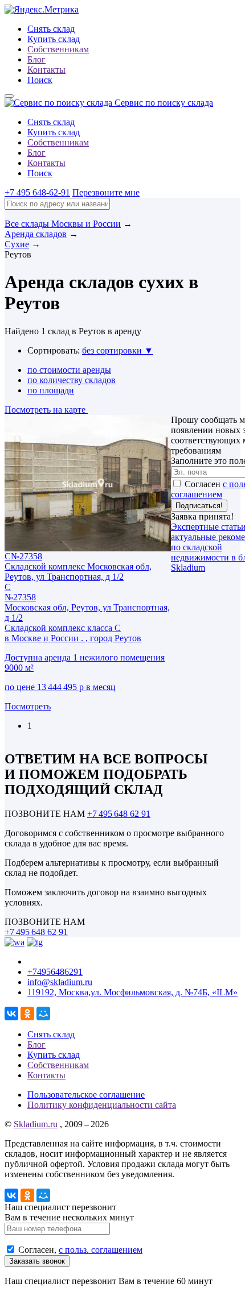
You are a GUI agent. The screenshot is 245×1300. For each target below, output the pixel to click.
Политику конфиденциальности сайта (101, 1105)
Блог (36, 59)
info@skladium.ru (59, 982)
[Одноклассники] (27, 1013)
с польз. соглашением (100, 1250)
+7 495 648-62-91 (37, 192)
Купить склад (53, 39)
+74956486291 (55, 972)
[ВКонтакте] (11, 1013)
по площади (50, 390)
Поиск (39, 80)
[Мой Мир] (43, 1013)
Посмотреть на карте (46, 409)
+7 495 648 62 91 (118, 814)
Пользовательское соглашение (86, 1094)
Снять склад (51, 29)
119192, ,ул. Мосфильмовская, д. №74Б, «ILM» (132, 992)
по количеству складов (71, 380)
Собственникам (58, 49)
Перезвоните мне (106, 192)
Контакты (46, 69)
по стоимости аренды (69, 370)
